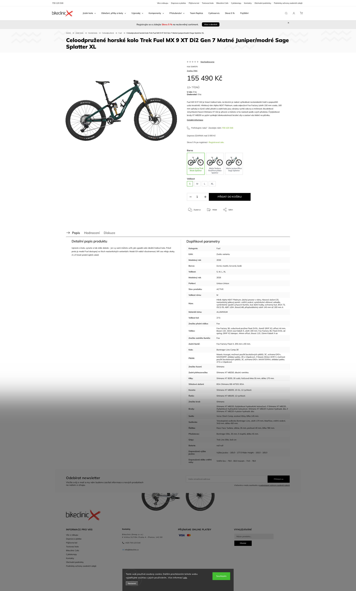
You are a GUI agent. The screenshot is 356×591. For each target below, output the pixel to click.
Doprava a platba (178, 3)
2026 (219, 260)
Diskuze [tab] (109, 233)
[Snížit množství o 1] (190, 197)
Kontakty (248, 3)
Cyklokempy (236, 3)
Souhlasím (221, 576)
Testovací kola (208, 3)
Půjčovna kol (194, 3)
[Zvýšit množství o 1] (205, 197)
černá (219, 266)
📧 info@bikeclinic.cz (130, 550)
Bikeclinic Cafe (222, 3)
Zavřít (276, 219)
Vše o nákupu (162, 3)
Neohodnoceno (207, 62)
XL (224, 271)
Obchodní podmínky (262, 3)
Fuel (218, 248)
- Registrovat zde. (215, 142)
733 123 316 (227, 128)
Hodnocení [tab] (92, 233)
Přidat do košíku (230, 196)
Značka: (192, 71)
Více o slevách (210, 24)
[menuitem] (89, 13)
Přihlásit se (278, 479)
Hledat (243, 543)
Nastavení (132, 583)
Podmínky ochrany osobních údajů (288, 3)
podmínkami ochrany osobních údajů (274, 485)
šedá (239, 266)
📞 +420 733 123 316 (131, 543)
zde (185, 577)
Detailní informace (195, 120)
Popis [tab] (76, 233)
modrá (225, 266)
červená (232, 266)
